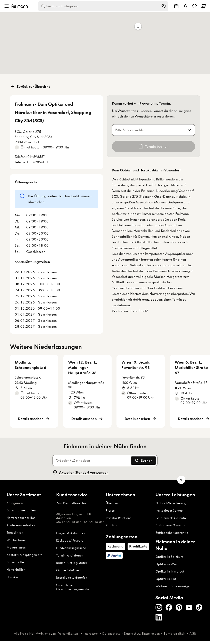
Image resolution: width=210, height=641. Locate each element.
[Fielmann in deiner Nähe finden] (176, 6)
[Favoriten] (194, 6)
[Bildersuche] (163, 6)
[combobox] (148, 130)
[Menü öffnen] (6, 6)
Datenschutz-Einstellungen (142, 633)
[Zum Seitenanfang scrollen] (181, 480)
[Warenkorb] (203, 6)
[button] (138, 26)
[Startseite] (19, 6)
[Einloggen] (185, 6)
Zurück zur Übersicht (33, 86)
